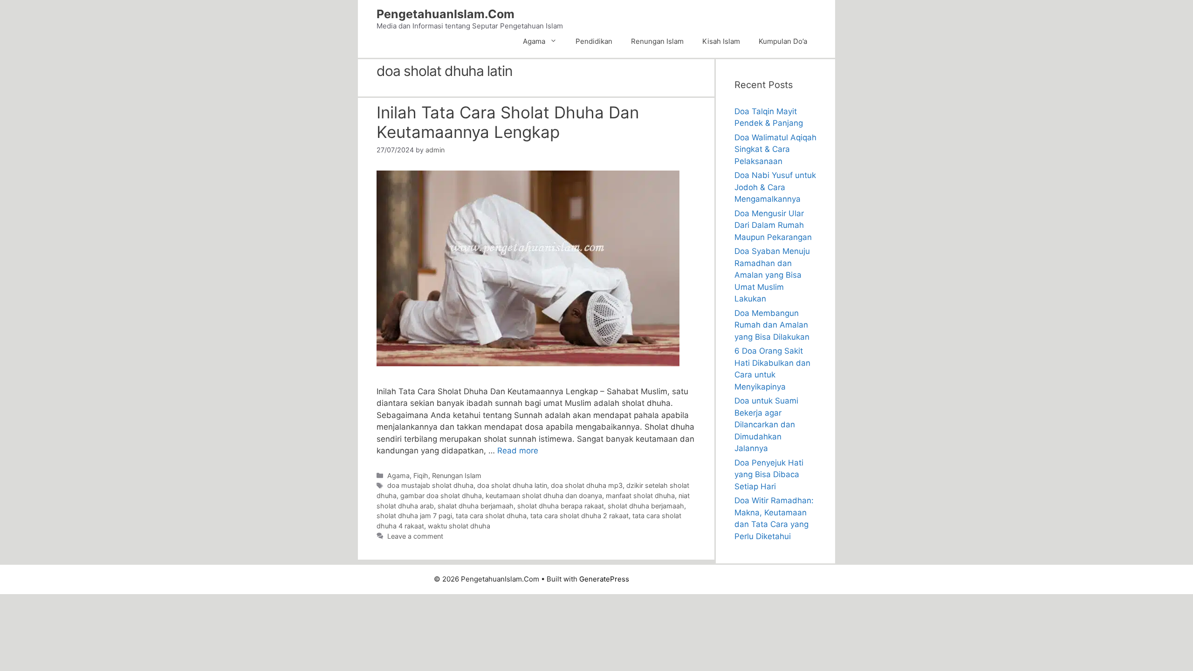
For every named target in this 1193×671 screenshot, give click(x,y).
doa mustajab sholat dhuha (430, 485)
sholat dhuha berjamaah (646, 506)
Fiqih (420, 475)
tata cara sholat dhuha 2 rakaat (579, 516)
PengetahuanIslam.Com (445, 14)
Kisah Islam (721, 41)
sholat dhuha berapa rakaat (560, 506)
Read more (517, 450)
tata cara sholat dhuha (491, 516)
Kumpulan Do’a (783, 41)
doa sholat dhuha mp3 (587, 485)
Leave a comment (415, 536)
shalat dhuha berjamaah (476, 506)
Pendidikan (594, 41)
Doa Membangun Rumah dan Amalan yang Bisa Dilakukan (771, 325)
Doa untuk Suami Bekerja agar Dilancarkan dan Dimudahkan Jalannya (766, 424)
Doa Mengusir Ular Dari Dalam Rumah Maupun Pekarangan (773, 225)
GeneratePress (604, 579)
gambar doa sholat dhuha (441, 496)
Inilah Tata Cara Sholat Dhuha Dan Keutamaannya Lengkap (508, 122)
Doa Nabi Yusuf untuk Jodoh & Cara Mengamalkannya (775, 187)
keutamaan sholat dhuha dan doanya (544, 496)
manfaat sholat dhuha (640, 496)
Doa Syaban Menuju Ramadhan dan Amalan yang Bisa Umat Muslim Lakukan (772, 274)
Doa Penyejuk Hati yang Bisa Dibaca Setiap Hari (768, 474)
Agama (534, 41)
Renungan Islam (657, 41)
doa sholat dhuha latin (512, 485)
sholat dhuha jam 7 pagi (414, 516)
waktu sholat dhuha (459, 526)
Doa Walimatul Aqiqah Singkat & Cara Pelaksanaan (775, 149)
